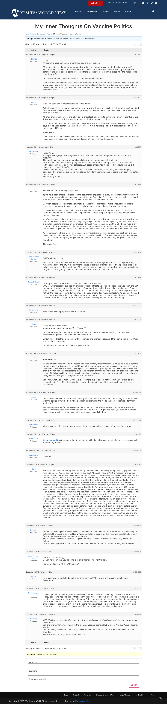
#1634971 (137, 588)
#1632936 (137, 320)
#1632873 (137, 277)
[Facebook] (143, 3)
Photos (117, 11)
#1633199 (137, 434)
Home (78, 11)
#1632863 (137, 185)
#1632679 (137, 98)
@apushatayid (50, 440)
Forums (33, 34)
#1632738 (137, 147)
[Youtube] (156, 3)
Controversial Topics (44, 34)
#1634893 (137, 526)
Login (134, 3)
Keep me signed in (38, 679)
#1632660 (137, 55)
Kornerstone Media (83, 701)
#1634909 (137, 551)
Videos (106, 11)
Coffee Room (91, 11)
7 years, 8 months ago (76, 39)
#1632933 (137, 306)
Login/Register (125, 695)
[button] (153, 11)
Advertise (87, 695)
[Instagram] (147, 3)
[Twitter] (152, 3)
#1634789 (137, 465)
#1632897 (137, 252)
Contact (129, 11)
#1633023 (137, 392)
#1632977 (137, 353)
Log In (134, 684)
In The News (140, 695)
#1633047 (137, 420)
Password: (32, 671)
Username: (33, 662)
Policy (153, 695)
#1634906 (137, 572)
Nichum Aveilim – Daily (117, 3)
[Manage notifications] (161, 698)
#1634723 (137, 451)
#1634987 (137, 614)
